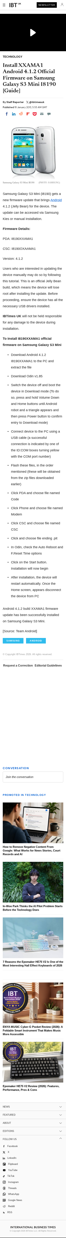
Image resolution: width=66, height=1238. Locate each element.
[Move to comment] (49, 114)
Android (56, 200)
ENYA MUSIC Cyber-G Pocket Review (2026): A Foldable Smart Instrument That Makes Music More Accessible (33, 1030)
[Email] (41, 114)
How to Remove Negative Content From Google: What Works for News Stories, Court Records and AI (31, 850)
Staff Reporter (15, 102)
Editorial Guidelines (48, 665)
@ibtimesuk (36, 102)
